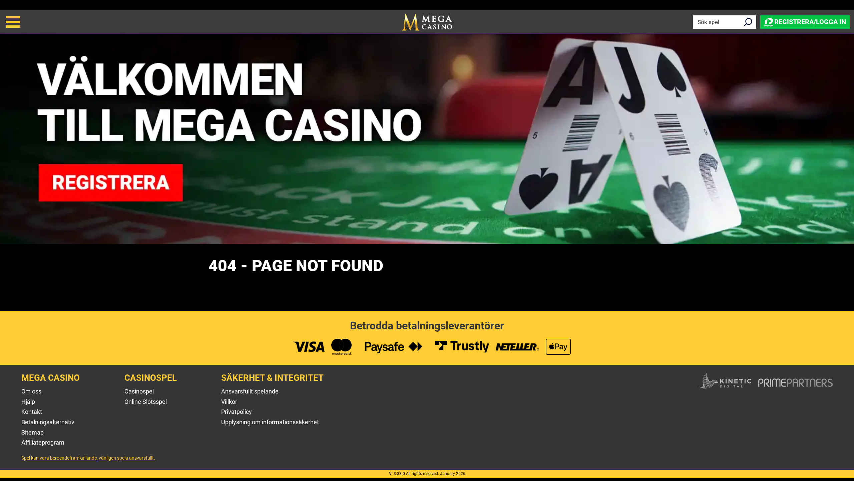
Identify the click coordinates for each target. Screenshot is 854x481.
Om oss (31, 391)
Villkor (229, 401)
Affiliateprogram (42, 442)
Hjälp (28, 401)
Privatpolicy (236, 411)
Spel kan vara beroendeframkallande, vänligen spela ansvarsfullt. (88, 458)
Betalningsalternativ (47, 422)
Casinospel (139, 391)
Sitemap (32, 432)
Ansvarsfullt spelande (250, 391)
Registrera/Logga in (810, 21)
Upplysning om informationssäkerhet (270, 422)
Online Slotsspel (145, 401)
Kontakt (31, 411)
